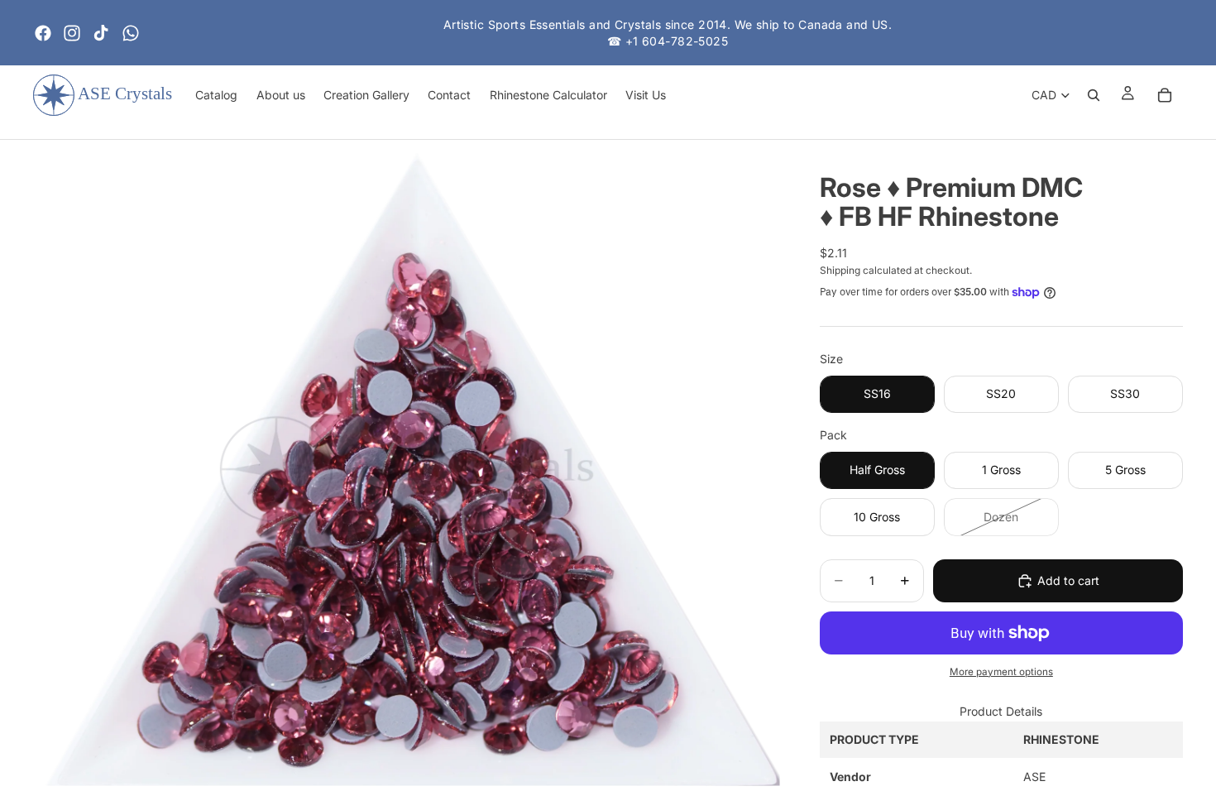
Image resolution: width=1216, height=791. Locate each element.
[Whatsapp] (131, 33)
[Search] (1093, 95)
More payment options (1001, 672)
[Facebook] (43, 33)
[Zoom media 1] (406, 470)
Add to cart (1068, 580)
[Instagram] (72, 33)
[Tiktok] (101, 33)
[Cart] (1165, 95)
